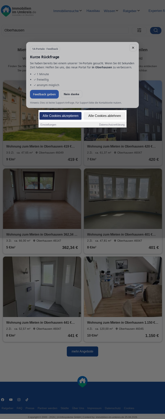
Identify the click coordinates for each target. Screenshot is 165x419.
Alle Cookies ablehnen (104, 115)
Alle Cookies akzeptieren (60, 115)
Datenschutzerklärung (112, 124)
